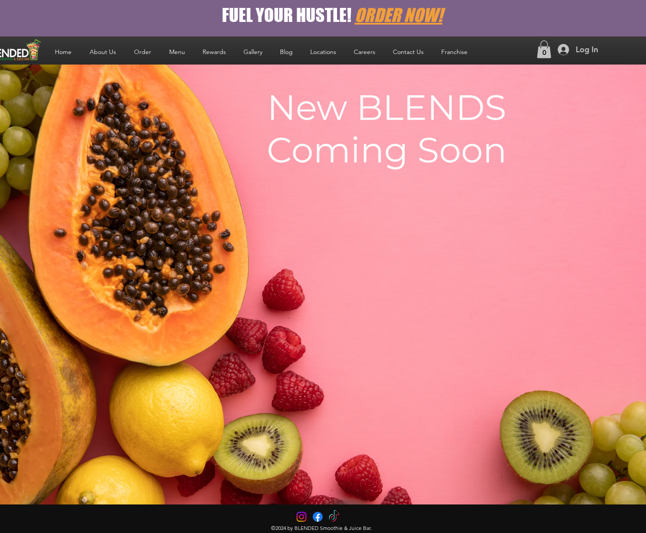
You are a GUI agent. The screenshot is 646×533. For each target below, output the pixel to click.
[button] (323, 51)
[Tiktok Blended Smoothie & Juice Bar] (334, 516)
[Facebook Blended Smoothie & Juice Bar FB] (317, 516)
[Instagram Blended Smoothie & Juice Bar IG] (301, 516)
